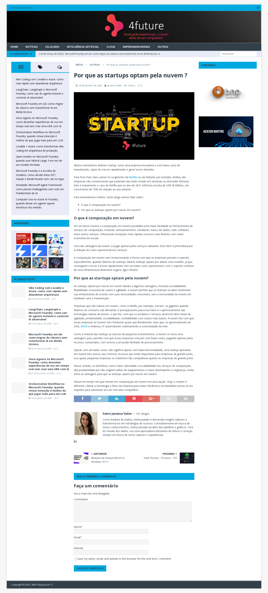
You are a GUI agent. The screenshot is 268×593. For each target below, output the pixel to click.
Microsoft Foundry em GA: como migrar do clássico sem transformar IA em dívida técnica (39, 108)
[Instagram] (258, 8)
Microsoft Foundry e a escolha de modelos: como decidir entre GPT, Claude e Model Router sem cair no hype (40, 175)
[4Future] (134, 41)
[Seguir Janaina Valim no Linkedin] (75, 441)
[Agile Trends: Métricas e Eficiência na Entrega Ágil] (56, 250)
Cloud (110, 46)
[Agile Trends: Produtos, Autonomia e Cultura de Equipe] (39, 250)
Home (14, 46)
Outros (163, 46)
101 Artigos (142, 413)
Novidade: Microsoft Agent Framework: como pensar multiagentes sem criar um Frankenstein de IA (40, 189)
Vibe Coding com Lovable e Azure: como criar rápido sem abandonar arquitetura (48, 291)
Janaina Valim (114, 85)
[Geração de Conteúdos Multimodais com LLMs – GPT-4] (39, 262)
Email (77, 537)
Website (78, 548)
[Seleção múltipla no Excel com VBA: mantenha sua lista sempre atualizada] (39, 238)
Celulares (52, 46)
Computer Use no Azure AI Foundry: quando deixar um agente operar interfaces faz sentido (37, 203)
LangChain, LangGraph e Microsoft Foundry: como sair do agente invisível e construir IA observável (39, 93)
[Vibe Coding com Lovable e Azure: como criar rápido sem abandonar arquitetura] (18, 291)
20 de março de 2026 (41, 348)
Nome (77, 527)
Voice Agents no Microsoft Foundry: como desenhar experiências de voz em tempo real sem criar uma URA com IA (39, 122)
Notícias (32, 46)
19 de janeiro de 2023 (90, 85)
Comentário (81, 499)
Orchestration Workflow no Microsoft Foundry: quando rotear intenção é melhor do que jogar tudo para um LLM (39, 136)
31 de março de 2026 (41, 323)
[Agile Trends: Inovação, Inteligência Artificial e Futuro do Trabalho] (23, 250)
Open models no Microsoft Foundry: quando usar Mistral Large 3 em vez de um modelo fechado (39, 160)
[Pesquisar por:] (238, 53)
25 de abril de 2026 (40, 298)
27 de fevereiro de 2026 (42, 373)
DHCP (84, 326)
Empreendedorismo (136, 46)
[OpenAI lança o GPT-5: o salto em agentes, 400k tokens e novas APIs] (56, 238)
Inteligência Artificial (83, 46)
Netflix (133, 177)
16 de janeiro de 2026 (41, 398)
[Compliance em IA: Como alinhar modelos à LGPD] (23, 262)
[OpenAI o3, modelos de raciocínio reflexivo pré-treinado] (56, 262)
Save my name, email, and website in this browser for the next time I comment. (124, 558)
